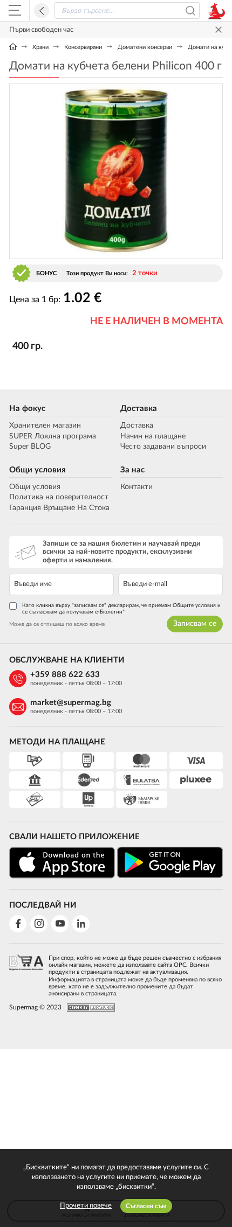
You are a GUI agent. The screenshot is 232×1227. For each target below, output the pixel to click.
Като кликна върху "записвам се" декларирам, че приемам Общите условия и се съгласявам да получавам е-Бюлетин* (121, 609)
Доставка (138, 409)
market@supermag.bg (70, 703)
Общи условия (37, 470)
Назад (41, 10)
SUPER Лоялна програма (52, 436)
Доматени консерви (145, 47)
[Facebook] (17, 923)
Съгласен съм (146, 1206)
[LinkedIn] (81, 923)
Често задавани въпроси (163, 446)
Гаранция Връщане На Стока (59, 508)
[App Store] (62, 863)
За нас (132, 470)
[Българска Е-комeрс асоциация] (26, 972)
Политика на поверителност (58, 497)
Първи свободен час (41, 29)
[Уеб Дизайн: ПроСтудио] (88, 1007)
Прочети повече (86, 1205)
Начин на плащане (153, 436)
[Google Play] (170, 862)
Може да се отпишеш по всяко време (57, 624)
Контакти (136, 487)
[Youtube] (60, 923)
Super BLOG (30, 446)
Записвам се (194, 624)
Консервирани (83, 47)
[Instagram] (38, 923)
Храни (40, 47)
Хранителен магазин (45, 425)
